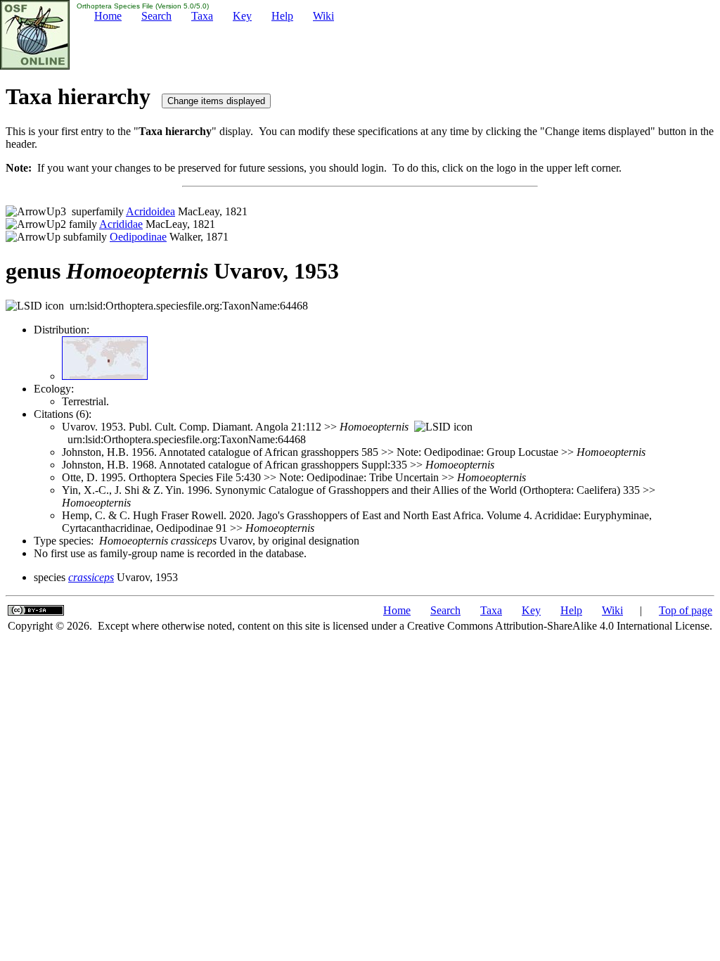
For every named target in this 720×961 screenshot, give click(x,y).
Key (242, 16)
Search (156, 16)
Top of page (685, 610)
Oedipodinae (138, 237)
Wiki (323, 16)
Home (108, 16)
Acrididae (121, 224)
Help (282, 16)
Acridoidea (150, 211)
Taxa (202, 16)
